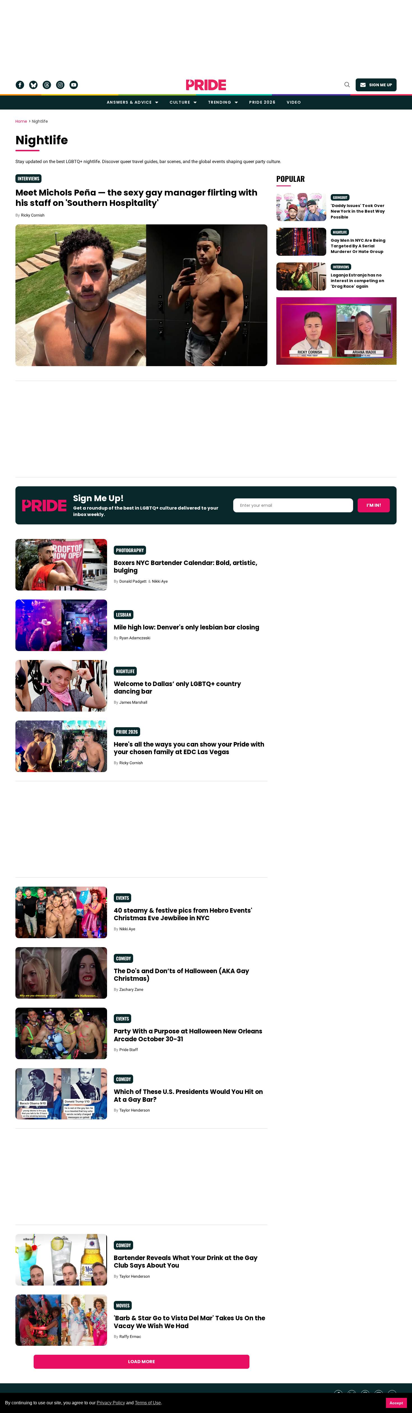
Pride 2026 (262, 102)
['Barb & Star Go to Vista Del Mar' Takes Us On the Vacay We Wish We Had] (61, 1319)
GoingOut (340, 197)
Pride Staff (128, 1049)
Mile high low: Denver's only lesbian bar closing (186, 627)
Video (294, 102)
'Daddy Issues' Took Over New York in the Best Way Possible (358, 211)
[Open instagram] (60, 84)
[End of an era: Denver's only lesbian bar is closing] (61, 625)
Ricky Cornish (33, 215)
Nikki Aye (160, 581)
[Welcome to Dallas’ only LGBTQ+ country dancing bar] (61, 685)
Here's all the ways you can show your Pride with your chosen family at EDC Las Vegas (189, 748)
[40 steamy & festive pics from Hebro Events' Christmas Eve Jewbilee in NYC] (61, 912)
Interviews (28, 178)
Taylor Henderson (134, 1110)
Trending (219, 102)
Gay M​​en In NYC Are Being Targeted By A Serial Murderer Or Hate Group (358, 246)
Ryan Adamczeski (134, 638)
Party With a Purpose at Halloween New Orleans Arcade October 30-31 (188, 1035)
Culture (180, 102)
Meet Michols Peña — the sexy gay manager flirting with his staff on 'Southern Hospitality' (136, 198)
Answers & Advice (129, 102)
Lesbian (123, 614)
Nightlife (340, 232)
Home (21, 121)
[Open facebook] (19, 84)
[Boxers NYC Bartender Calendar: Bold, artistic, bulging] (61, 564)
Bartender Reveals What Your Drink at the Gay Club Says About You (186, 1262)
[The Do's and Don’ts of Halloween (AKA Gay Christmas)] (61, 972)
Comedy (123, 958)
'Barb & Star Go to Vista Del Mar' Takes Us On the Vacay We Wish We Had (189, 1322)
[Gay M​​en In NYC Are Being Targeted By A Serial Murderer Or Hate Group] (301, 241)
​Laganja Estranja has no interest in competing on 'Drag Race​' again (357, 280)
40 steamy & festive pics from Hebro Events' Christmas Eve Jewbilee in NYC (183, 914)
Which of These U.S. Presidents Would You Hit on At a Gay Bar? (188, 1095)
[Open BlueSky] (33, 84)
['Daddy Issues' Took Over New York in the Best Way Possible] (301, 206)
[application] (336, 331)
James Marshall (133, 702)
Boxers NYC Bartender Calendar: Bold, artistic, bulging (185, 567)
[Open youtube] (73, 84)
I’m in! (374, 505)
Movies (122, 1305)
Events (122, 897)
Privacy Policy (111, 1402)
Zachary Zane (131, 989)
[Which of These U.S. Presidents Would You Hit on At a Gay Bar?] (61, 1093)
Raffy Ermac (130, 1336)
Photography (130, 550)
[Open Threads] (46, 84)
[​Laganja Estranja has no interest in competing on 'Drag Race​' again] (301, 276)
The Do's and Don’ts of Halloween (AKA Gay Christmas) (181, 975)
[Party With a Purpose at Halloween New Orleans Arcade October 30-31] (61, 1032)
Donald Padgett (133, 581)
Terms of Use (148, 1402)
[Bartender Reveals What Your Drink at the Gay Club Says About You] (61, 1259)
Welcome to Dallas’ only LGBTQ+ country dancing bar (177, 688)
